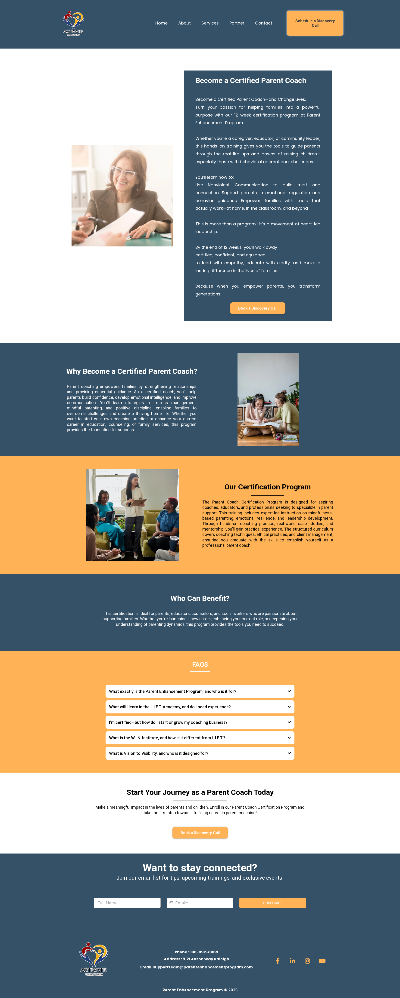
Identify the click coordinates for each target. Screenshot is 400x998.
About (184, 23)
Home (161, 23)
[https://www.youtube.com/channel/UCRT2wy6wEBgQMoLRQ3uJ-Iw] (323, 961)
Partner (236, 23)
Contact (263, 23)
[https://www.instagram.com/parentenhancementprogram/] (308, 961)
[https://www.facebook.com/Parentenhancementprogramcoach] (279, 961)
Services (210, 23)
